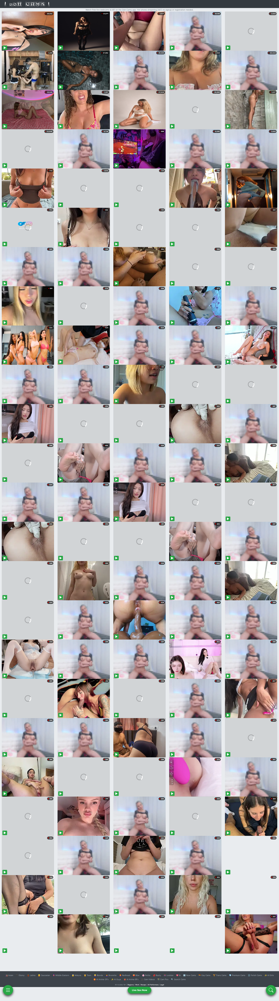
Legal (162, 985)
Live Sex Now (139, 990)
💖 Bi (178, 975)
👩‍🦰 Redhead (124, 975)
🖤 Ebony (20, 975)
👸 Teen (87, 975)
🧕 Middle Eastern (61, 975)
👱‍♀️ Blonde (98, 975)
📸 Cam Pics (162, 979)
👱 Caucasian (44, 975)
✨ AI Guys (116, 979)
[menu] (8, 990)
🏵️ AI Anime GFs (101, 979)
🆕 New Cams (189, 975)
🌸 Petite (146, 975)
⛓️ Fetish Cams (255, 975)
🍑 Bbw (136, 975)
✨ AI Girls (269, 975)
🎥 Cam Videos (148, 979)
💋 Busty (157, 975)
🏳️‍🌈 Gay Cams (204, 975)
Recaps (143, 985)
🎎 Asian (9, 975)
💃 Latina (31, 975)
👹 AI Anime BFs (131, 979)
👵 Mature (76, 975)
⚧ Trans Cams (219, 975)
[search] (271, 990)
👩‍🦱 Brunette (111, 975)
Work (137, 985)
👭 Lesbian (169, 975)
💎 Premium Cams (237, 975)
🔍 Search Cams (178, 979)
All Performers (153, 985)
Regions (131, 985)
